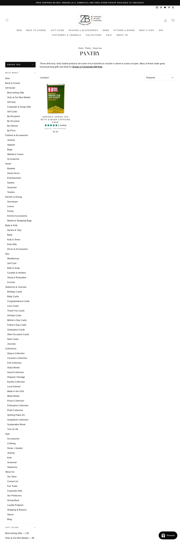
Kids (9, 458)
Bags (9, 149)
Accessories (13, 159)
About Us (122, 35)
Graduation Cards (16, 330)
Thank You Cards (15, 311)
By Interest (12, 126)
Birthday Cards (14, 292)
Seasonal (12, 187)
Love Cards (13, 306)
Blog (9, 519)
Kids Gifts (12, 244)
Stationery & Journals (66, 35)
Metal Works (13, 396)
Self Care (12, 263)
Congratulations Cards (18, 301)
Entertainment (14, 178)
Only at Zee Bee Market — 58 (19, 538)
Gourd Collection (15, 372)
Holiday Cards (14, 315)
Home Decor (13, 173)
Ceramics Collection (17, 358)
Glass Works (13, 367)
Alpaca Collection (16, 353)
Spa (161, 30)
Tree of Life (12, 429)
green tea (14, 65)
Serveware (12, 202)
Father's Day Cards (16, 325)
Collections (94, 35)
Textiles (11, 192)
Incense (11, 282)
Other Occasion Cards (18, 334)
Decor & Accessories (17, 249)
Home (106, 30)
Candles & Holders (16, 273)
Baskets (11, 168)
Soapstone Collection (17, 420)
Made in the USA (15, 391)
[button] (51, 125)
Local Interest (14, 386)
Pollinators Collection (17, 405)
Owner (10, 514)
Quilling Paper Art (16, 415)
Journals (11, 344)
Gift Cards (12, 111)
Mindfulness (13, 258)
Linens (10, 206)
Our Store (12, 477)
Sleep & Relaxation (16, 277)
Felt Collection (14, 363)
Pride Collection (15, 410)
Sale (109, 35)
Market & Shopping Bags (19, 221)
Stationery (12, 467)
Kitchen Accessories (17, 216)
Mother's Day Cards (17, 320)
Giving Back (13, 500)
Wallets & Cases (15, 154)
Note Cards (12, 339)
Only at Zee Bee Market (18, 97)
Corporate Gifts (14, 491)
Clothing (11, 443)
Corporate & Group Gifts (19, 107)
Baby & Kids (146, 30)
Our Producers (14, 495)
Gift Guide (57, 30)
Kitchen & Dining (124, 30)
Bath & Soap (13, 268)
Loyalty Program (15, 505)
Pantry (88, 48)
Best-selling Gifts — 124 (17, 533)
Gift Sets (11, 102)
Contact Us (12, 481)
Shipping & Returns (16, 510)
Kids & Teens (13, 239)
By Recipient (13, 116)
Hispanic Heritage (16, 377)
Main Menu (12, 73)
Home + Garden (15, 448)
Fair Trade (12, 486)
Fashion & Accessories (83, 30)
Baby (9, 235)
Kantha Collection (16, 382)
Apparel (11, 145)
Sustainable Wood (16, 424)
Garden (10, 183)
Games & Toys (14, 230)
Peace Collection (15, 401)
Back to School (36, 30)
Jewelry (11, 140)
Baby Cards (13, 296)
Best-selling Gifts (15, 93)
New (19, 30)
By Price (11, 130)
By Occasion (13, 121)
